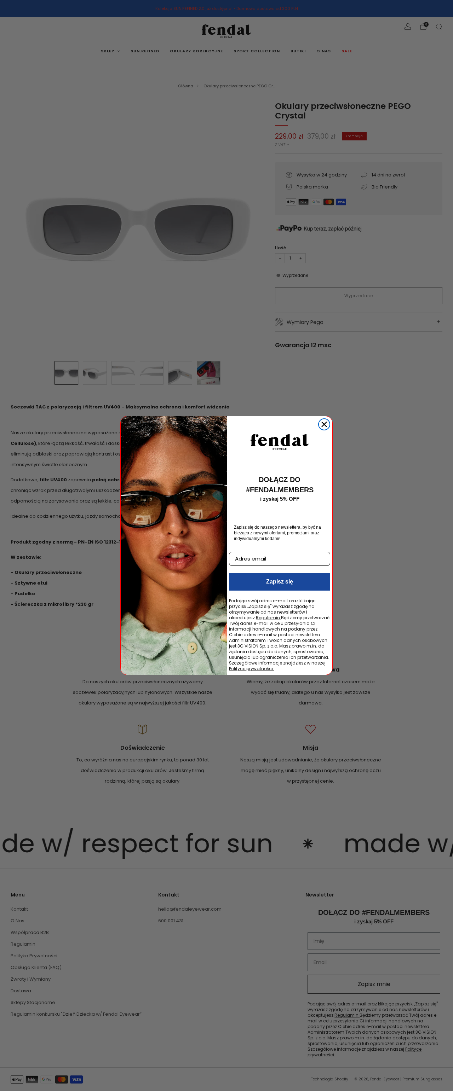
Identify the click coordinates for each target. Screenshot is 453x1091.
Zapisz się (279, 582)
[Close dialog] (324, 424)
